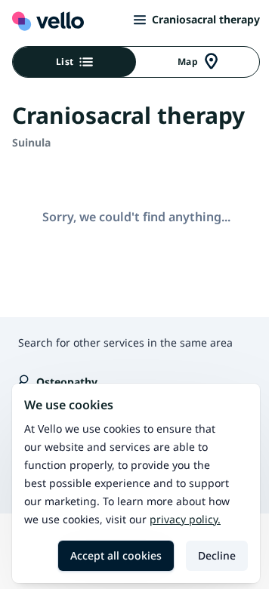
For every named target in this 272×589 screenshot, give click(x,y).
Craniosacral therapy (206, 19)
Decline (217, 555)
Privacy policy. (185, 519)
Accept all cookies (116, 555)
